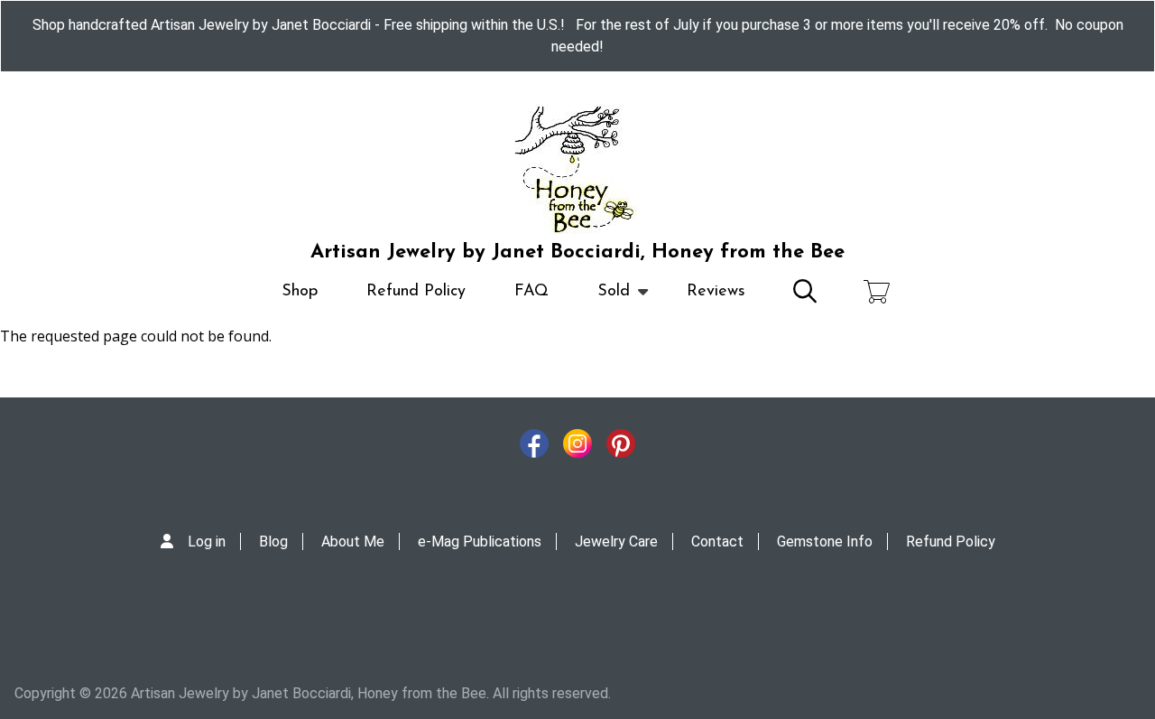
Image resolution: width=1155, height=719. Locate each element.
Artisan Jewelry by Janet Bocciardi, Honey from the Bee (577, 252)
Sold (601, 300)
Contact (717, 541)
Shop (300, 292)
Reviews (716, 292)
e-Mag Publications (479, 541)
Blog (273, 541)
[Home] (577, 170)
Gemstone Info (825, 541)
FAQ (531, 292)
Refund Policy (416, 292)
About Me (352, 541)
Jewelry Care (616, 541)
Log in (207, 541)
